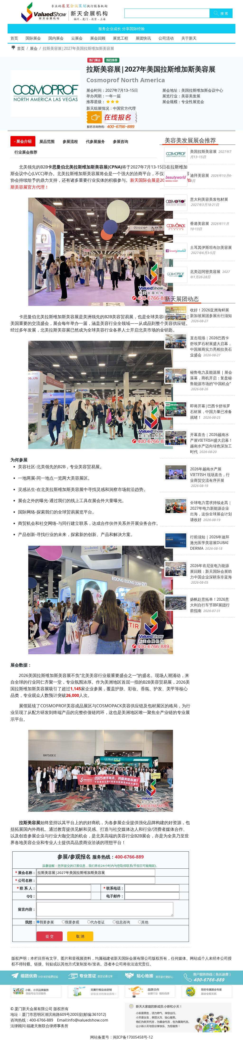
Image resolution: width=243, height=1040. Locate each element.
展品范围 (47, 141)
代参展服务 (95, 141)
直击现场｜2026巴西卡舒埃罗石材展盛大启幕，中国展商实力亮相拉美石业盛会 (211, 346)
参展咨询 (120, 141)
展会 (33, 48)
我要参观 (72, 922)
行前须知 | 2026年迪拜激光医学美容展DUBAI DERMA (209, 542)
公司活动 (166, 38)
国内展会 (56, 38)
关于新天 (188, 38)
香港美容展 (209, 226)
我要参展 (47, 922)
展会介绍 (24, 141)
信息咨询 (123, 922)
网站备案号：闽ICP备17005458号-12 (121, 1037)
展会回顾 (97, 38)
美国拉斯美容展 (210, 154)
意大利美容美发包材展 (209, 202)
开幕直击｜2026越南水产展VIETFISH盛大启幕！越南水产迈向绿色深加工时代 (211, 443)
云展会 (77, 38)
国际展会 (33, 38)
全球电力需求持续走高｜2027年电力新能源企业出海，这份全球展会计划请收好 (211, 511)
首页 (14, 38)
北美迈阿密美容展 (210, 274)
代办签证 (97, 922)
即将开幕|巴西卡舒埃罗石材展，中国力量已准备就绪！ (211, 411)
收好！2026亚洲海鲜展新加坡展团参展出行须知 (211, 315)
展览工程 (120, 38)
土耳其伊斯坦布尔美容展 (211, 250)
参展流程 (70, 141)
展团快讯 (143, 38)
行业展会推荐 (25, 152)
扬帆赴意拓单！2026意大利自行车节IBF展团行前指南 (210, 605)
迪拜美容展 (211, 178)
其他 (144, 922)
